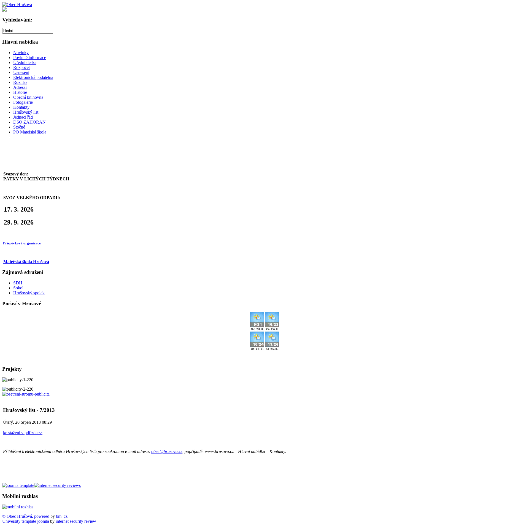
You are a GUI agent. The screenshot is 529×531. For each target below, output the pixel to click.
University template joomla (25, 521)
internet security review (76, 521)
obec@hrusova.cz (166, 451)
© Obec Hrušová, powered (25, 516)
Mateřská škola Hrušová (26, 261)
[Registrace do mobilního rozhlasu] (17, 507)
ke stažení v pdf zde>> (22, 432)
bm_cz (62, 516)
